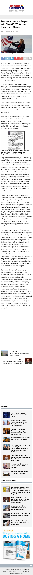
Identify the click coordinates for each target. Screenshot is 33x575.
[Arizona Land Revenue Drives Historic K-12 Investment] (6, 439)
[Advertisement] (16, 332)
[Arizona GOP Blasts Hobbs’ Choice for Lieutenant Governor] (6, 466)
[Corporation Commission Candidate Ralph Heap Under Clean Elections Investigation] (6, 457)
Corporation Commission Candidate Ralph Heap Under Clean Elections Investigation (20, 457)
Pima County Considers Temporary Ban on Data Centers (19, 414)
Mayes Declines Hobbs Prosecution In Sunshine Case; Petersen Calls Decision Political (19, 423)
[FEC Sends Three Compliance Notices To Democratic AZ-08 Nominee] (6, 523)
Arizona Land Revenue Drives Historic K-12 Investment (20, 438)
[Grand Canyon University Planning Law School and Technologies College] (6, 508)
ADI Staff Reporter (17, 32)
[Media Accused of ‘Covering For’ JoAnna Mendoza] (6, 473)
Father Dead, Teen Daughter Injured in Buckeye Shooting (20, 514)
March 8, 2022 (6, 32)
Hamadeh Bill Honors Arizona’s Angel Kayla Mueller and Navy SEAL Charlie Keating (18, 431)
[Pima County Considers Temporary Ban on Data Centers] (6, 415)
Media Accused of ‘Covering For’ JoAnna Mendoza (20, 472)
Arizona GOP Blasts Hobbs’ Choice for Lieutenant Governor (19, 465)
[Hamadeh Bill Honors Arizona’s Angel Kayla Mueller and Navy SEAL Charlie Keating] (6, 431)
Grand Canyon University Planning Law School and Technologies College (19, 507)
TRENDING (5, 407)
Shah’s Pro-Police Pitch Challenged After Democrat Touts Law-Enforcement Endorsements (20, 499)
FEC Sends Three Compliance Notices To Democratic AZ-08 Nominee (20, 522)
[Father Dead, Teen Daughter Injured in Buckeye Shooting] (6, 515)
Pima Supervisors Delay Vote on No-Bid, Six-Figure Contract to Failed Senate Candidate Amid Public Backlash (20, 448)
